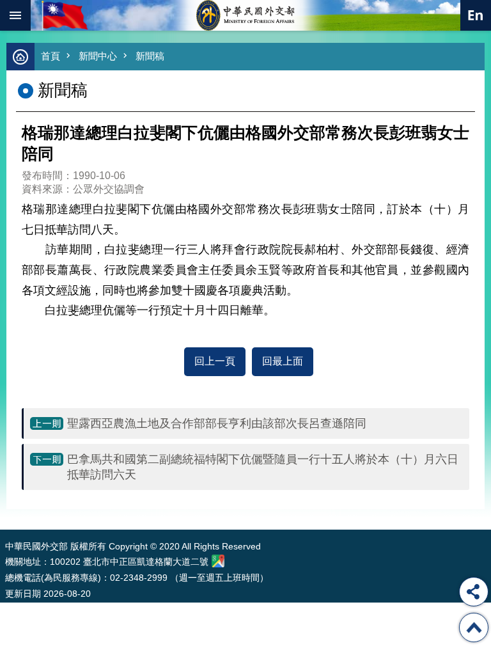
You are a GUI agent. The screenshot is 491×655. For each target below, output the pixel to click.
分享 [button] (473, 591)
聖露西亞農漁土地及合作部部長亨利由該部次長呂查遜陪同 (216, 423)
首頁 (50, 56)
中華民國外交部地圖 (218, 561)
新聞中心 (98, 56)
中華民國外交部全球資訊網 (245, 15)
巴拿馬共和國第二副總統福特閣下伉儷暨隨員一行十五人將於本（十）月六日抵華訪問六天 (262, 467)
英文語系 (475, 15)
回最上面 (282, 361)
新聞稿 (150, 56)
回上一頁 (214, 361)
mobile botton (15, 15)
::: (8, 505)
